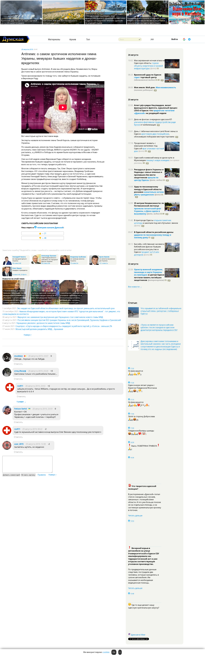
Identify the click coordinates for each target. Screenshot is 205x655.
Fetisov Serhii (20, 408)
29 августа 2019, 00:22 (32, 429)
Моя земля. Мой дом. (145, 87)
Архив (72, 39)
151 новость (103, 263)
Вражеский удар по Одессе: (147, 74)
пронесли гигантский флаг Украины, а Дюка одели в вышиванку (147, 211)
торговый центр (145, 78)
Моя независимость (166, 87)
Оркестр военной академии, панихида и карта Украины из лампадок (148, 272)
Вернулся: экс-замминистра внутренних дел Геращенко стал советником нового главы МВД (60, 317)
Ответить (18, 364)
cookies (106, 652)
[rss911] (9, 391)
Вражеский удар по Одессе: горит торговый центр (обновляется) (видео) (19, 21)
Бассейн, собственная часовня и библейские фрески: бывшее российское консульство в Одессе (149, 248)
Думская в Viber (138, 634)
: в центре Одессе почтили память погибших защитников (149, 277)
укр (152, 39)
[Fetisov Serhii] (6, 414)
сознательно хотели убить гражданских (149, 193)
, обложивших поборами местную (154, 135)
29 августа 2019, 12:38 (36, 444)
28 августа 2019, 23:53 (35, 386)
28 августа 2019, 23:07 (38, 356)
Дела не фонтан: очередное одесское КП (153, 119)
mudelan (18, 356)
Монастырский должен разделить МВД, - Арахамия (39, 329)
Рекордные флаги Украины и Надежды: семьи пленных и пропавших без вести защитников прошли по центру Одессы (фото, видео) (146, 20)
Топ (88, 39)
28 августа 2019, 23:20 (38, 371)
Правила (42, 474)
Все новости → (135, 286)
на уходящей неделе (155, 113)
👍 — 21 (42, 233)
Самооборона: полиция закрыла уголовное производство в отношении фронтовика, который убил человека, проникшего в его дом (73, 298)
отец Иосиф (20, 371)
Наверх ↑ (28, 334)
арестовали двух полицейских (155, 134)
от (148, 124)
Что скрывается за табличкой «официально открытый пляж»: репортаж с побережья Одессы (161, 311)
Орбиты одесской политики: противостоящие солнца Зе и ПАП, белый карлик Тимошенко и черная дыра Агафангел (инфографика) (45, 298)
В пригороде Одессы (144, 220)
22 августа (133, 264)
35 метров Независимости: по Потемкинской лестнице (149, 204)
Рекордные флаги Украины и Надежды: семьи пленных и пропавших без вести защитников (149, 173)
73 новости (74, 263)
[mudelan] (6, 361)
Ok (114, 652)
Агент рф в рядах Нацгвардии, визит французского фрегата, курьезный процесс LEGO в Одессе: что (155, 108)
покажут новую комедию (157, 160)
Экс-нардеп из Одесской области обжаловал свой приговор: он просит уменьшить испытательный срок (66, 308)
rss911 (20, 386)
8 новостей (16, 275)
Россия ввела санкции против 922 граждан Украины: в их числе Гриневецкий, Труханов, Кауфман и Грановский (69, 320)
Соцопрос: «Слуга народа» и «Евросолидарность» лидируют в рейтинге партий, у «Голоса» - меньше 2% (64, 326)
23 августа (133, 99)
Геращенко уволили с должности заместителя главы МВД (43, 323)
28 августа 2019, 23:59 (42, 408)
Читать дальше (135, 515)
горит (137, 77)
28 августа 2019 (27, 49)
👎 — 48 (42, 238)
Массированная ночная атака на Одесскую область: (149, 61)
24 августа (133, 55)
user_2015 (18, 444)
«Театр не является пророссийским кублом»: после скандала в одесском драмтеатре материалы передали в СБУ (159, 327)
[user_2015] (6, 449)
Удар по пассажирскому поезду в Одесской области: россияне (148, 189)
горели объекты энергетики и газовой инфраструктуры (148, 66)
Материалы (54, 39)
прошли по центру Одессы (146, 178)
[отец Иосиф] (6, 376)
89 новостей (16, 263)
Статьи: (132, 302)
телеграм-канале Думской (50, 227)
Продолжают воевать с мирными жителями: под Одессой (145, 146)
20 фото (23, 275)
